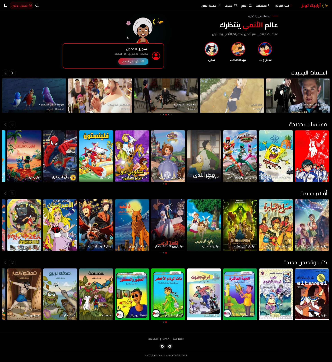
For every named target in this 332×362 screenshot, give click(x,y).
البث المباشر (282, 5)
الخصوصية (178, 339)
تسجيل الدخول (19, 5)
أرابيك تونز (311, 5)
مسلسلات (261, 5)
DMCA (166, 339)
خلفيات (229, 5)
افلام (244, 5)
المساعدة (153, 339)
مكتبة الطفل (208, 5)
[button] (5, 73)
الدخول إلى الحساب (131, 61)
